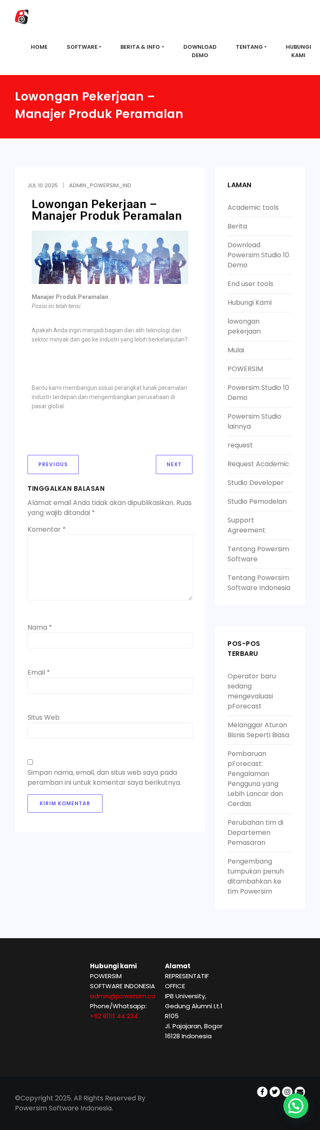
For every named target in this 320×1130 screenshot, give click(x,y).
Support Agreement (246, 525)
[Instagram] (287, 1086)
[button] (295, 1105)
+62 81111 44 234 (114, 1016)
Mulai (236, 350)
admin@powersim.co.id (126, 996)
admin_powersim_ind (100, 185)
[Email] (300, 1086)
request (240, 445)
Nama (40, 627)
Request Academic (258, 464)
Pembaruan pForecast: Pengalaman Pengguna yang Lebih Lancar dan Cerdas (255, 779)
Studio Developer (256, 482)
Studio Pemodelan (257, 501)
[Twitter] (275, 1086)
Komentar (47, 529)
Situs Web (44, 717)
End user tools (250, 284)
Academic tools (253, 207)
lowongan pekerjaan (244, 326)
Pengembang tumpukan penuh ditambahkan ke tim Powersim (256, 876)
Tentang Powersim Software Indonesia (259, 583)
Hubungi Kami (250, 302)
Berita (237, 226)
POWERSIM (245, 369)
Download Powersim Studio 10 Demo (258, 255)
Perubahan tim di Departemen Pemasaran (255, 832)
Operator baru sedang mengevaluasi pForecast (252, 691)
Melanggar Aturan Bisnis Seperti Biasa (258, 730)
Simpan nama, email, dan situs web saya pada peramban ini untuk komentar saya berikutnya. (104, 777)
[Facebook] (262, 1086)
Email (39, 672)
